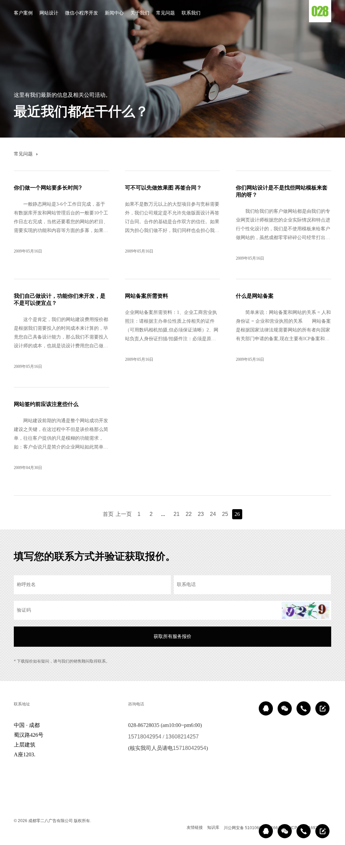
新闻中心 (114, 13)
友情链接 (195, 827)
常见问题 (165, 13)
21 (177, 514)
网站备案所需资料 (146, 296)
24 (213, 514)
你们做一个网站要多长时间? (48, 188)
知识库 (213, 827)
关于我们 (139, 13)
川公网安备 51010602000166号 (253, 827)
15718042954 (144, 736)
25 (225, 514)
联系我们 (191, 13)
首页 (108, 514)
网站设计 (48, 13)
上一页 (124, 514)
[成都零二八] (320, 11)
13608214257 (182, 736)
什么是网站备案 (255, 296)
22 (189, 514)
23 (201, 514)
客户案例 (23, 13)
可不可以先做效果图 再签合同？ (163, 188)
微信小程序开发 (81, 13)
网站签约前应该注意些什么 (46, 404)
